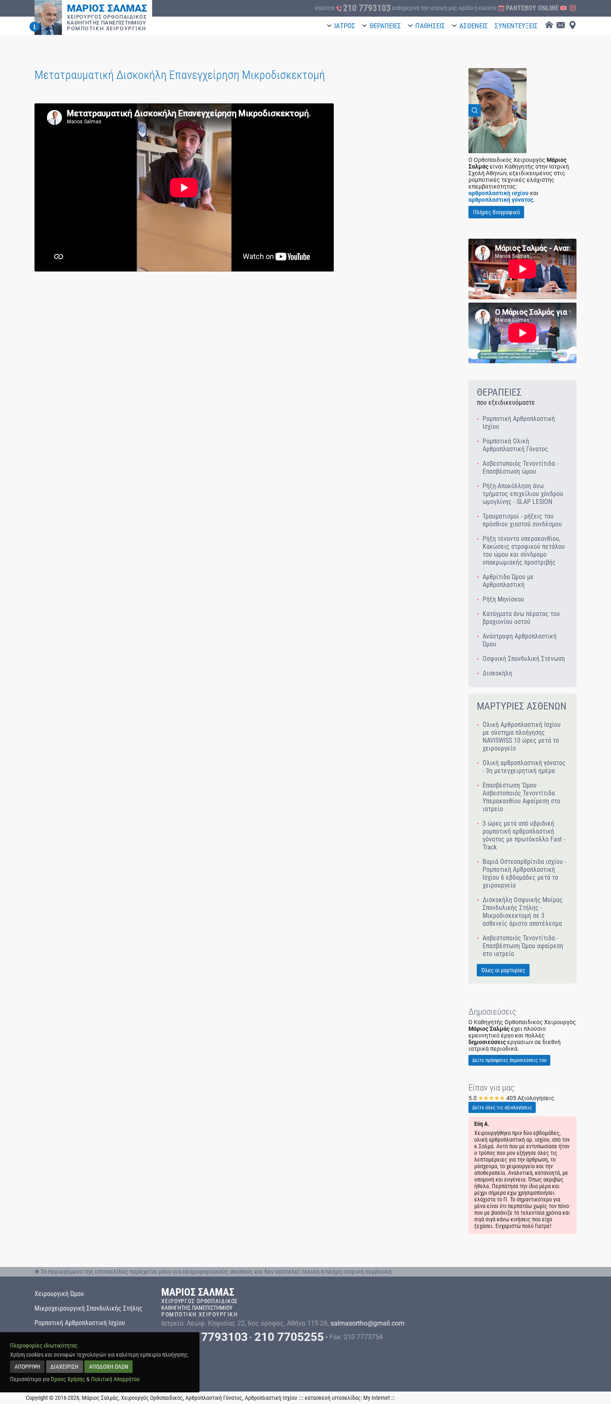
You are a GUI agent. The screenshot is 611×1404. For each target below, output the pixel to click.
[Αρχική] (549, 26)
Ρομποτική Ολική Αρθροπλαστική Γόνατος (515, 445)
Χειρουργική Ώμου (59, 1294)
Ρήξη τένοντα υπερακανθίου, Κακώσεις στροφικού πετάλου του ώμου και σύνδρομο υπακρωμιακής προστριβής (524, 550)
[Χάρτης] (572, 26)
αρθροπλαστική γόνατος (500, 199)
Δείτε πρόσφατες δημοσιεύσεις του (509, 1060)
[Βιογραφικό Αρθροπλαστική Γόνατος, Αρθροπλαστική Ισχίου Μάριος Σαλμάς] (34, 27)
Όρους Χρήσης (68, 1379)
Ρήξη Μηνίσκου (503, 599)
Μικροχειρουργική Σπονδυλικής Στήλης (88, 1308)
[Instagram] (573, 8)
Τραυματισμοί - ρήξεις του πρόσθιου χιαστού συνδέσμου (522, 520)
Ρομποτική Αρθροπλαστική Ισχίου (519, 422)
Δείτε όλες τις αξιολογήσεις (502, 1107)
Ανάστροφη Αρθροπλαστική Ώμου (520, 640)
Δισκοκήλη (497, 673)
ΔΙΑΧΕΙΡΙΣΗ (64, 1366)
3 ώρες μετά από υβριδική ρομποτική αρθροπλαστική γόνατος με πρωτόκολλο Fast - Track (524, 835)
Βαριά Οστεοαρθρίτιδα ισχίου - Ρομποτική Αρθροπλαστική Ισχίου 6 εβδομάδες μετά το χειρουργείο (524, 873)
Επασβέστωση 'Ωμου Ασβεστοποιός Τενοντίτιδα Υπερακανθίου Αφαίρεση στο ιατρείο (521, 797)
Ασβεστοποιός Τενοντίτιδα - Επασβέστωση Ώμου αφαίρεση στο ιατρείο (523, 946)
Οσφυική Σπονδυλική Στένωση (524, 659)
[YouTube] (563, 8)
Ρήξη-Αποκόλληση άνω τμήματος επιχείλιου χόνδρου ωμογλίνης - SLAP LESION (523, 494)
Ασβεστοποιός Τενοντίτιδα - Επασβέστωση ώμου (520, 467)
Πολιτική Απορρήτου (115, 1379)
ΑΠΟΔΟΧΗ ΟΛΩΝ (108, 1366)
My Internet (376, 1397)
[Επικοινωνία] (561, 26)
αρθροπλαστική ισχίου (498, 193)
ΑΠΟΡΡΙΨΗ (27, 1366)
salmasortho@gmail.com (367, 1323)
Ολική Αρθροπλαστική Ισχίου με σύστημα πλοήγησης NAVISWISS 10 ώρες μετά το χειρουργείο (522, 736)
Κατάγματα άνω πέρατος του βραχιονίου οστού (521, 618)
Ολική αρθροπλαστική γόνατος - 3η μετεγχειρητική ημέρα (524, 767)
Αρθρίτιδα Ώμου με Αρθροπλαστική (508, 581)
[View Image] (497, 110)
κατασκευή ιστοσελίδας (333, 1397)
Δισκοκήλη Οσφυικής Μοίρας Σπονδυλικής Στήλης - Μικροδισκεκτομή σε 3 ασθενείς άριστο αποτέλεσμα (523, 911)
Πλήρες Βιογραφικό (496, 212)
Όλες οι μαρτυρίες (503, 970)
